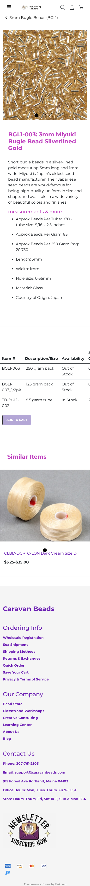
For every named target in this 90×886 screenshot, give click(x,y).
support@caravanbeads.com (40, 772)
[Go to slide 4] (59, 115)
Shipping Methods (19, 651)
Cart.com (60, 884)
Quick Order (13, 665)
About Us (11, 732)
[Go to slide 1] (36, 115)
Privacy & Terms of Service (26, 679)
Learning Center (17, 725)
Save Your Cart (16, 672)
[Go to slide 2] (44, 115)
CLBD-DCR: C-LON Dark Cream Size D (40, 553)
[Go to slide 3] (51, 115)
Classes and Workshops (23, 711)
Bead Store (13, 704)
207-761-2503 (27, 763)
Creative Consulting (20, 718)
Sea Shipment (15, 644)
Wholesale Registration (23, 637)
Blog (7, 738)
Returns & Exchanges (21, 658)
